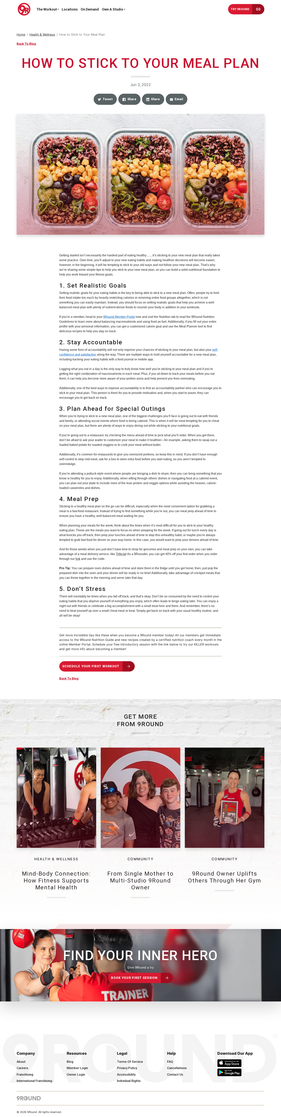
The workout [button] (47, 9)
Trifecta (121, 554)
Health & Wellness (42, 34)
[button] (105, 99)
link (78, 558)
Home (21, 34)
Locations (70, 9)
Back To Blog (26, 44)
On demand (90, 9)
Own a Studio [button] (112, 9)
